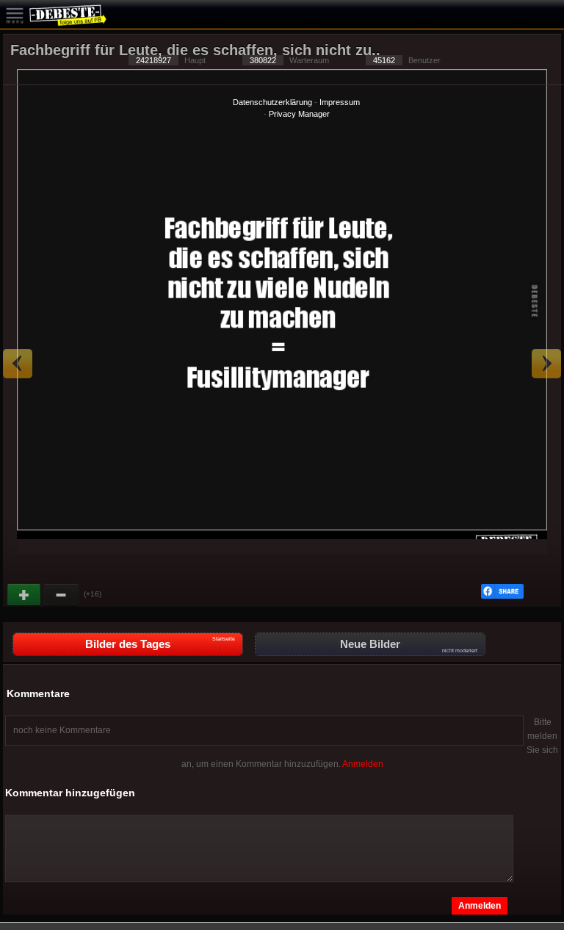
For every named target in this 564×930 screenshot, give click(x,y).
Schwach (61, 595)
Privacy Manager (299, 113)
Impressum (339, 102)
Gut (25, 595)
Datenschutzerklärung (272, 102)
